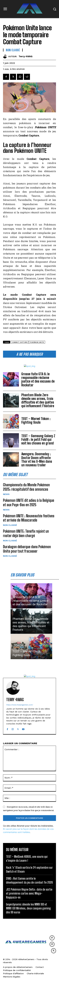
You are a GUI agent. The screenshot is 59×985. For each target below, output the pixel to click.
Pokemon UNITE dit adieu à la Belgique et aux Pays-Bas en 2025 (28, 502)
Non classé (10, 525)
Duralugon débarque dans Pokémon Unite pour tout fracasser (27, 549)
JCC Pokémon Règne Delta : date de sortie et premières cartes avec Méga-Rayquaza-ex (29, 893)
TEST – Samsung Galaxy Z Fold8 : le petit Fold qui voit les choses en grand (38, 439)
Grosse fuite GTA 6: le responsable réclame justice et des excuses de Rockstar (38, 379)
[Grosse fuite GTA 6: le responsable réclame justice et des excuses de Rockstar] (11, 379)
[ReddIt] (27, 77)
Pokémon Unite (37, 342)
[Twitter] (13, 77)
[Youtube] (23, 728)
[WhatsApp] (20, 77)
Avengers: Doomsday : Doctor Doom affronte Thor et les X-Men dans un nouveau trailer (36, 459)
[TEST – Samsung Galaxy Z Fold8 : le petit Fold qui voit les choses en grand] (11, 440)
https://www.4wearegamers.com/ (19, 705)
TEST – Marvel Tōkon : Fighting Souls (36, 420)
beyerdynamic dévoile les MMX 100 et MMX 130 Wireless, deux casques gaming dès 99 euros (28, 908)
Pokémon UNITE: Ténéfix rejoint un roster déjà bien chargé (26, 533)
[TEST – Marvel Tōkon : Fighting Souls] (11, 421)
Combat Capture (20, 342)
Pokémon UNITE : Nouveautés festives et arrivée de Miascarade (28, 518)
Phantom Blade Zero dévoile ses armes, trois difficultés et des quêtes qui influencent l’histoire (37, 400)
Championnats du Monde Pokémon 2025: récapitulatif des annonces (26, 487)
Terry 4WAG (25, 56)
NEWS (6, 494)
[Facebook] (6, 77)
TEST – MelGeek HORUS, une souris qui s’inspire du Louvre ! (27, 858)
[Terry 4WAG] (5, 56)
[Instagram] (12, 728)
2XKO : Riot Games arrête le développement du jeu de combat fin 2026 (29, 880)
